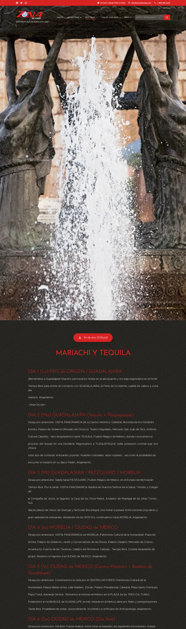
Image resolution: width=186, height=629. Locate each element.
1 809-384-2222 (163, 2)
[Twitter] (21, 2)
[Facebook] (17, 2)
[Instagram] (26, 2)
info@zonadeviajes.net (141, 2)
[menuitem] (60, 17)
